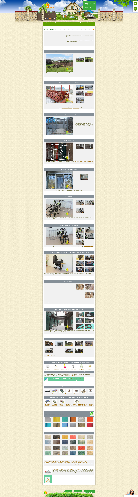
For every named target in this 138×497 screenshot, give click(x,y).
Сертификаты (81, 369)
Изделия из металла (74, 22)
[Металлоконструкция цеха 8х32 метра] (59, 102)
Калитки (79, 464)
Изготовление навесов (62, 464)
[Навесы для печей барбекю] (91, 392)
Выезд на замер (56, 369)
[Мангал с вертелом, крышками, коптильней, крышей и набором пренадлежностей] (89, 272)
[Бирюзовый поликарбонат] (48, 426)
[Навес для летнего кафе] (69, 346)
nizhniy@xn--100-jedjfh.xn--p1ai (88, 8)
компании (72, 36)
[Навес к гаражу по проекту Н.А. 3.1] (79, 353)
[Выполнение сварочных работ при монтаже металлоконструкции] (80, 102)
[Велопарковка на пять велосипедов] (59, 244)
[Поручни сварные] (59, 300)
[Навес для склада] (59, 346)
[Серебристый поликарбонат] (73, 426)
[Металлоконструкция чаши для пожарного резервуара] (59, 329)
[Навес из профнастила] (49, 353)
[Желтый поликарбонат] (56, 421)
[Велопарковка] (59, 216)
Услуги (65, 463)
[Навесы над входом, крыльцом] (69, 392)
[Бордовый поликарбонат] (90, 426)
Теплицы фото (72, 461)
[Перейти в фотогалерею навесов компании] (89, 353)
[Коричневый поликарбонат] (73, 421)
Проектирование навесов (62, 462)
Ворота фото (67, 461)
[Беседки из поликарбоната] (83, 392)
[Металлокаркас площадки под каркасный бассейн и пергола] (59, 71)
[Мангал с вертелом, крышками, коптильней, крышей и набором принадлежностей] (59, 272)
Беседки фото (57, 461)
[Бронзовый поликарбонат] (56, 426)
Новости (47, 462)
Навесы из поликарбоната (53, 462)
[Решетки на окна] (59, 160)
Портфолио (82, 22)
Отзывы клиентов (73, 369)
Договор (68, 463)
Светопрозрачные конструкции (61, 22)
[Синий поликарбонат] (65, 426)
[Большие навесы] (79, 346)
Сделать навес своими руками (54, 463)
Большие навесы (55, 464)
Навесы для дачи (80, 463)
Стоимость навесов (87, 463)
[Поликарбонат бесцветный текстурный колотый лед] (81, 421)
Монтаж (76, 463)
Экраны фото (77, 461)
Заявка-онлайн (47, 369)
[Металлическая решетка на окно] (84, 179)
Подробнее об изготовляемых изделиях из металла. (70, 108)
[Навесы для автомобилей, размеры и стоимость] (47, 392)
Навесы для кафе (69, 464)
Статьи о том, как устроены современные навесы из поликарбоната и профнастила (66, 469)
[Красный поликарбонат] (90, 421)
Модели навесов (49, 22)
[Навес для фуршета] (89, 346)
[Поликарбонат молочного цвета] (48, 421)
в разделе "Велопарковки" (88, 246)
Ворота (76, 464)
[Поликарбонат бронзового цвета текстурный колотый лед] (81, 426)
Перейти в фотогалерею (48, 355)
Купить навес (81, 462)
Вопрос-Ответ (61, 463)
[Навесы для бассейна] (62, 392)
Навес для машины (70, 462)
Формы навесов (76, 462)
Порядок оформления (65, 369)
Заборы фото (62, 461)
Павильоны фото (52, 461)
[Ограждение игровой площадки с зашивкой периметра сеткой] (59, 134)
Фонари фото (81, 461)
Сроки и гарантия (90, 369)
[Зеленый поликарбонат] (65, 421)
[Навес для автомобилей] (49, 346)
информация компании (71, 375)
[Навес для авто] (69, 353)
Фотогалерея (46, 461)
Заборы (74, 464)
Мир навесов (89, 22)
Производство (72, 463)
